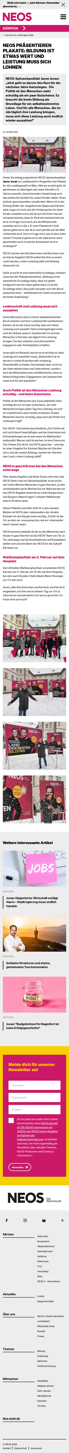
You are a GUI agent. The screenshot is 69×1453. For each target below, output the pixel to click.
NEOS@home (44, 1395)
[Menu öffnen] (63, 17)
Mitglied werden (45, 1385)
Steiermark (43, 1261)
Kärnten (10, 28)
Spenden (42, 1400)
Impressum (36, 1448)
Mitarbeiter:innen (46, 1326)
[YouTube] (43, 1220)
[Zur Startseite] (18, 17)
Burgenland (43, 1241)
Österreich (42, 1236)
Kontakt (41, 1331)
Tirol (39, 1266)
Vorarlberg (42, 1271)
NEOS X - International (48, 1281)
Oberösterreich (45, 1251)
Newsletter (42, 1380)
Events (40, 1296)
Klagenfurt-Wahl (45, 1301)
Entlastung (42, 1355)
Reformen (42, 1360)
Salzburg (42, 1256)
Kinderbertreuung (46, 1365)
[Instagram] (25, 1220)
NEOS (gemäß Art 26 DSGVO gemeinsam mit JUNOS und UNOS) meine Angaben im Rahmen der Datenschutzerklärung (37, 1131)
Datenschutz (20, 1448)
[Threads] (62, 1220)
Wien (39, 1276)
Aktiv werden (44, 1390)
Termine (41, 1405)
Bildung (41, 1350)
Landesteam (43, 1321)
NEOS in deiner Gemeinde (50, 1316)
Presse (40, 1336)
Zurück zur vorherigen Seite (19, 34)
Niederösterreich (45, 1246)
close (64, 4)
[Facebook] (6, 1220)
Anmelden (18, 1167)
